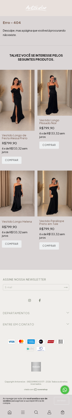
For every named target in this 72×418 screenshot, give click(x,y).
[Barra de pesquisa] (36, 412)
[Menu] (22, 412)
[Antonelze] (9, 412)
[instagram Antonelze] (29, 300)
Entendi (61, 401)
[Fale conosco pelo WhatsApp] (64, 389)
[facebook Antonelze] (39, 300)
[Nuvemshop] (36, 390)
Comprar (11, 160)
